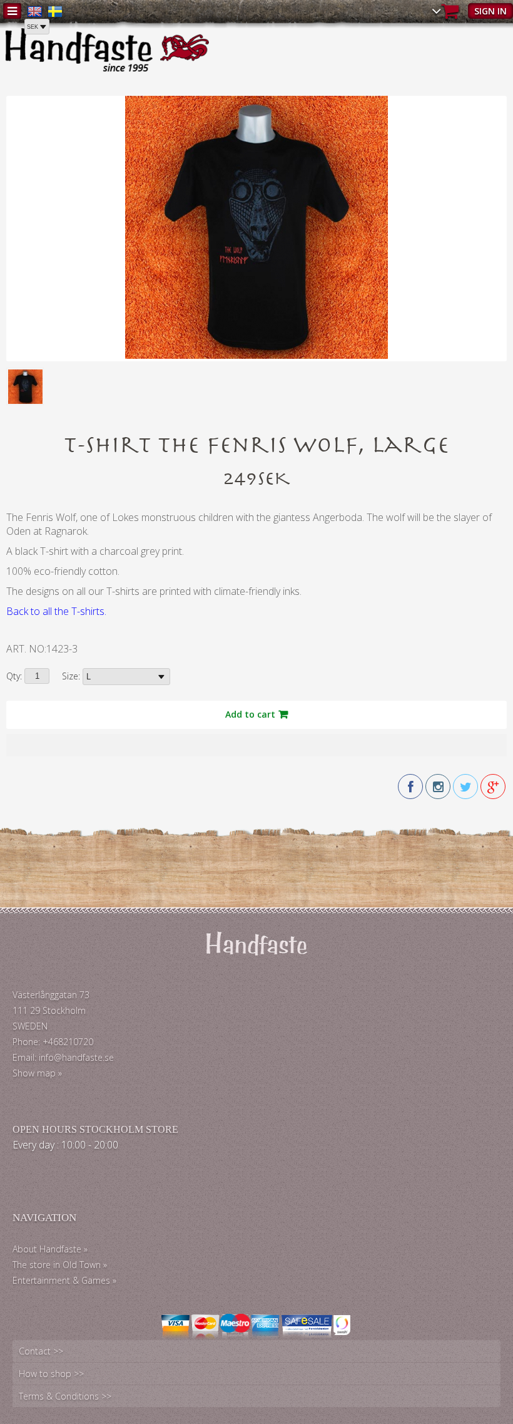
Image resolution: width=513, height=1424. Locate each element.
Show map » (37, 1073)
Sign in (490, 11)
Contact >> (41, 1351)
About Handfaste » (50, 1249)
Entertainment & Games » (64, 1280)
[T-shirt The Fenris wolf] (256, 355)
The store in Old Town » (60, 1265)
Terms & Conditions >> (65, 1396)
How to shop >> (51, 1374)
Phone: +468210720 (53, 1042)
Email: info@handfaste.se (63, 1057)
